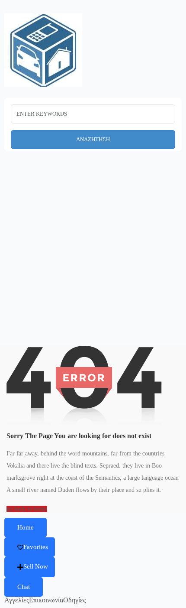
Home (25, 527)
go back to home (26, 509)
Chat (23, 586)
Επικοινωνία (46, 600)
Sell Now (35, 566)
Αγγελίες (16, 600)
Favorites (35, 546)
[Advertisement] (93, 259)
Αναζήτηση (93, 139)
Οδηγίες (74, 600)
